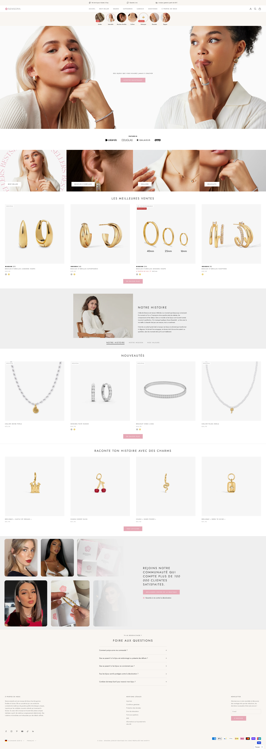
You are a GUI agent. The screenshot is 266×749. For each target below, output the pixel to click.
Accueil (92, 9)
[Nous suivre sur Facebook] (6, 731)
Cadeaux (140, 9)
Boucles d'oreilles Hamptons (214, 269)
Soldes (116, 9)
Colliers (145, 184)
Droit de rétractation (132, 711)
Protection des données (133, 708)
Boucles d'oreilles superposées (84, 269)
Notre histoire (115, 343)
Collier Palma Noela (210, 424)
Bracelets (212, 184)
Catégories (128, 9)
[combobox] (259, 747)
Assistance (153, 9)
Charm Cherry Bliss (79, 519)
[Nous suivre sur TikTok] (28, 731)
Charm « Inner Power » (146, 519)
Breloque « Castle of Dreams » (18, 519)
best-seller (104, 9)
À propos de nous (169, 9)
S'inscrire (238, 718)
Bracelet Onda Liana (145, 424)
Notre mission (136, 343)
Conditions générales (132, 704)
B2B (127, 718)
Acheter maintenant (133, 80)
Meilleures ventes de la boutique (161, 592)
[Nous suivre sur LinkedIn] (33, 731)
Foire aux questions (132, 715)
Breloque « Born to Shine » (213, 519)
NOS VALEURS (153, 343)
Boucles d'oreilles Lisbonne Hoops (20, 269)
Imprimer (129, 701)
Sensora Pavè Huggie (80, 424)
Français (30, 741)
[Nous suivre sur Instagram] (11, 731)
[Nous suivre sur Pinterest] (17, 731)
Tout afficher (133, 529)
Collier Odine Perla (13, 424)
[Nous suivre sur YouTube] (22, 731)
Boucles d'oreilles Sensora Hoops (151, 269)
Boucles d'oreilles (83, 184)
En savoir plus (133, 281)
